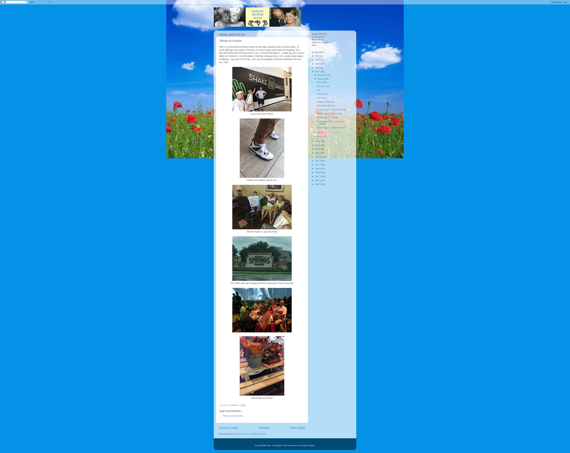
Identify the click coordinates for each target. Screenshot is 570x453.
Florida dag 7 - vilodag (327, 117)
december (322, 75)
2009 (317, 169)
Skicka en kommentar (233, 416)
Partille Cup (322, 94)
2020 (317, 60)
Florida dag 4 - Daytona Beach (331, 128)
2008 (317, 172)
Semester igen (323, 86)
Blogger (311, 445)
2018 (317, 68)
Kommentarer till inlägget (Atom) (251, 434)
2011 (317, 161)
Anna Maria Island (325, 106)
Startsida (264, 427)
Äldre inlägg (297, 427)
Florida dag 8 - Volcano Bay (330, 113)
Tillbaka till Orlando (326, 102)
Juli (318, 90)
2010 (317, 165)
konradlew (292, 445)
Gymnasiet (322, 82)
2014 (317, 149)
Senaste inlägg (228, 427)
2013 (317, 153)
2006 (317, 180)
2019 (317, 64)
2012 (317, 157)
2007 (317, 176)
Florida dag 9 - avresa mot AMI (331, 110)
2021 (317, 56)
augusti (321, 79)
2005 (317, 184)
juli (318, 132)
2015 (317, 145)
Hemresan (322, 98)
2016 (317, 141)
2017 (317, 71)
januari (320, 136)
